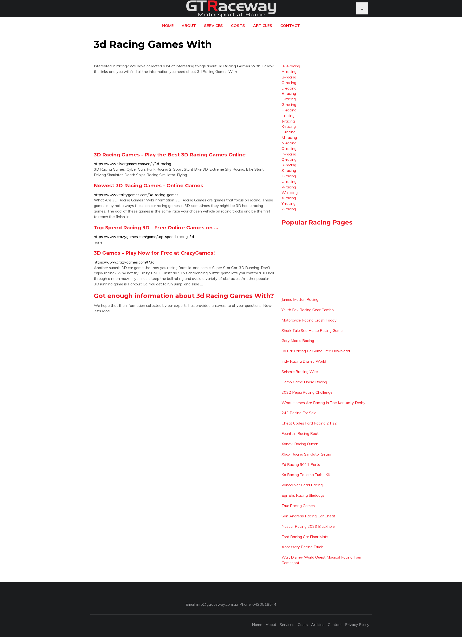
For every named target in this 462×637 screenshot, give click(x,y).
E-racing (289, 93)
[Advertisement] (184, 113)
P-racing (289, 154)
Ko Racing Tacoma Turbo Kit (306, 474)
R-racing (289, 164)
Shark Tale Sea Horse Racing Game (312, 330)
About (189, 25)
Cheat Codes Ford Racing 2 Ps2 (309, 423)
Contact (290, 25)
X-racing (289, 197)
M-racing (289, 137)
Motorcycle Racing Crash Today (309, 320)
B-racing (289, 77)
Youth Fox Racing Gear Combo (308, 309)
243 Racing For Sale (299, 412)
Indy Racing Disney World (304, 361)
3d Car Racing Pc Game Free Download (316, 350)
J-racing (288, 121)
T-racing (289, 176)
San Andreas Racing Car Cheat (308, 516)
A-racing (289, 71)
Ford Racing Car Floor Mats (305, 536)
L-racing (288, 131)
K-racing (289, 126)
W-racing (290, 192)
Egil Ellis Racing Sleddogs (303, 495)
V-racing (289, 187)
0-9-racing (291, 66)
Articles (262, 25)
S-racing (289, 170)
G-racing (289, 104)
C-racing (289, 82)
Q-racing (289, 159)
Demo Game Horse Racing (304, 382)
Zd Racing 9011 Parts (301, 464)
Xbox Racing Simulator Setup (306, 454)
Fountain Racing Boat (300, 433)
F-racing (289, 99)
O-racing (289, 148)
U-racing (289, 181)
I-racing (288, 115)
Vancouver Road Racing (302, 485)
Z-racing (289, 208)
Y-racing (288, 203)
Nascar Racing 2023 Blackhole (308, 526)
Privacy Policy (357, 624)
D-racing (289, 88)
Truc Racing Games (298, 505)
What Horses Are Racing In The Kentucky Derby (324, 402)
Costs (238, 25)
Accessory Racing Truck (302, 546)
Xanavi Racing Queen (300, 443)
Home (167, 25)
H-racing (289, 110)
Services (213, 25)
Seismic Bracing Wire (300, 371)
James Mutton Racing (300, 299)
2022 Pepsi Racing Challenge (307, 392)
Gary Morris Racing (298, 340)
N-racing (289, 143)
